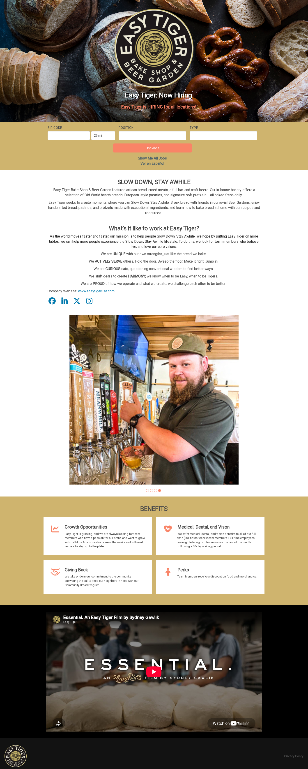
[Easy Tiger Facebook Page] (52, 301)
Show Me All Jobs (152, 158)
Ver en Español (152, 163)
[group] (154, 400)
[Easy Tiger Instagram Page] (89, 301)
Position (126, 127)
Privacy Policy (293, 756)
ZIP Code (55, 127)
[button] (147, 490)
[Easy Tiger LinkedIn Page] (64, 301)
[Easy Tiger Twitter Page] (76, 301)
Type (194, 127)
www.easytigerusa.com (96, 291)
